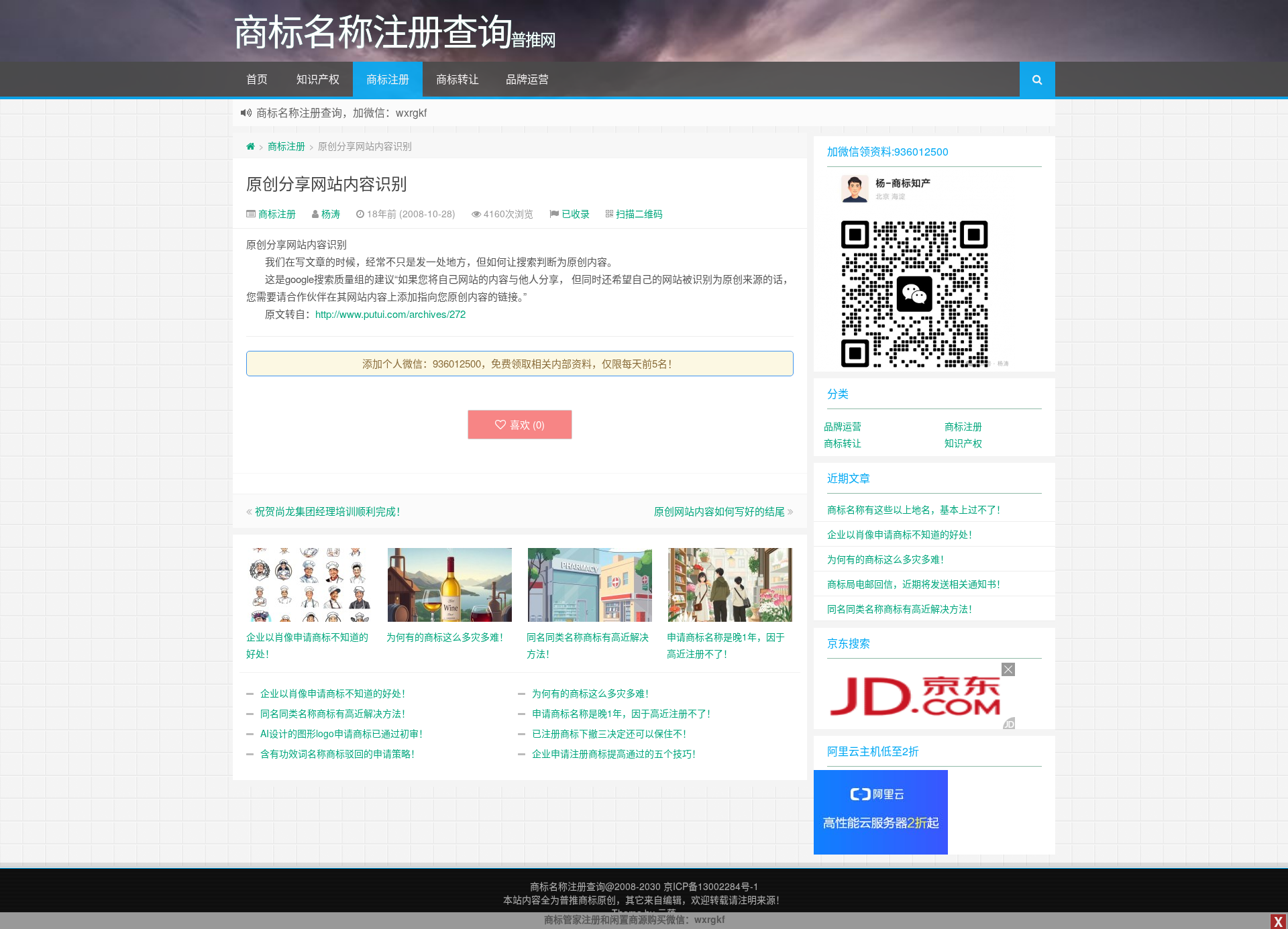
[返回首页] (250, 145)
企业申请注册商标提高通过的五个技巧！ (616, 753)
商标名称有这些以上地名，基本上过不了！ (916, 509)
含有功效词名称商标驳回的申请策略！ (340, 753)
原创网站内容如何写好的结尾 (719, 511)
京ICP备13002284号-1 (711, 886)
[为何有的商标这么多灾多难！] (450, 583)
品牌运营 (527, 79)
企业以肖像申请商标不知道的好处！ (335, 693)
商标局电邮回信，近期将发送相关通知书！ (916, 583)
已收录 (575, 213)
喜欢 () (527, 424)
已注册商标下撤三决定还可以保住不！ (612, 733)
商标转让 (457, 79)
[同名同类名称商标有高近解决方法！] (590, 583)
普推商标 (578, 899)
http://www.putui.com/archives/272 (390, 314)
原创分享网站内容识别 (326, 183)
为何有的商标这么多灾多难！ (593, 693)
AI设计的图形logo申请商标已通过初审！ (344, 733)
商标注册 (387, 79)
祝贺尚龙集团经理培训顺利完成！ (330, 511)
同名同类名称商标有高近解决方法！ (335, 713)
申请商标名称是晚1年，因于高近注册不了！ (624, 713)
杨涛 (330, 213)
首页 (257, 79)
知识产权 (318, 79)
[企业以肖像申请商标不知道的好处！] (310, 583)
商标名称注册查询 (567, 886)
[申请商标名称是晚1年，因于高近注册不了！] (730, 583)
